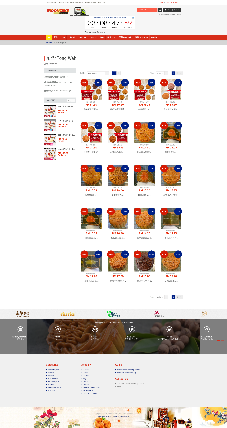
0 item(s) (172, 10)
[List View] (118, 73)
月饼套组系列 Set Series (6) (56, 77)
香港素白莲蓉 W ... (91, 109)
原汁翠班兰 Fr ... (171, 238)
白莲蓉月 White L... (65, 135)
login (162, 2)
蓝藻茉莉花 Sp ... (91, 281)
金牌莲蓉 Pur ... (144, 109)
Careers (85, 373)
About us (86, 370)
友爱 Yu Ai (111, 37)
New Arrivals (92, 73)
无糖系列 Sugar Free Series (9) (57, 90)
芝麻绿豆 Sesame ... (66, 149)
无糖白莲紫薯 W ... (171, 109)
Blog (84, 378)
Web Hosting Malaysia (121, 416)
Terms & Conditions (90, 393)
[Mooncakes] (57, 11)
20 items (160, 73)
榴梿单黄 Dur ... (144, 195)
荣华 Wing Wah (125, 37)
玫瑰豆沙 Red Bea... (66, 120)
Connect (86, 384)
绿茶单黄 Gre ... (91, 238)
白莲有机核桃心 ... (118, 152)
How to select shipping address (128, 370)
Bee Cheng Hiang (97, 37)
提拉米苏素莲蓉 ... (118, 109)
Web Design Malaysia (105, 416)
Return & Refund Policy (91, 387)
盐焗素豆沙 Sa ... (118, 238)
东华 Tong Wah (141, 37)
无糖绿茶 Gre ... (171, 281)
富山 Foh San (59, 37)
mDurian (82, 37)
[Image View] (114, 73)
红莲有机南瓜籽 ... (91, 152)
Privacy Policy (88, 390)
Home (50, 42)
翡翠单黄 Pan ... (171, 152)
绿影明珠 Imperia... (66, 106)
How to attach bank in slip (126, 373)
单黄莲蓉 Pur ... (91, 195)
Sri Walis (71, 37)
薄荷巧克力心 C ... (144, 281)
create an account (172, 2)
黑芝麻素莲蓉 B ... (144, 238)
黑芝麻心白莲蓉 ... (171, 195)
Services (86, 375)
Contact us (87, 381)
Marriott (154, 37)
